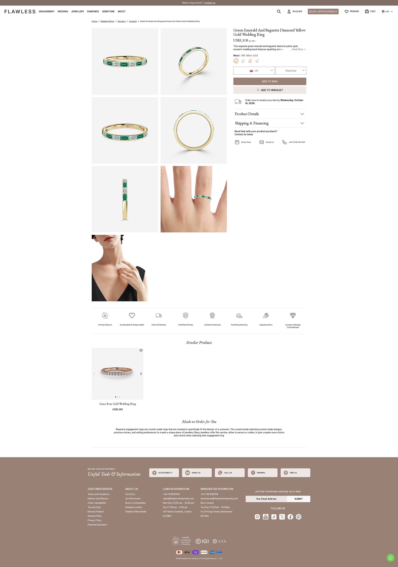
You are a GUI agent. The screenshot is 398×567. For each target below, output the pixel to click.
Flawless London (133, 507)
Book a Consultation (135, 503)
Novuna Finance (96, 512)
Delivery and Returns (98, 498)
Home (94, 21)
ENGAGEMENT (47, 11)
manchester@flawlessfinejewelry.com (219, 498)
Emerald (133, 21)
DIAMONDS (93, 11)
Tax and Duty (94, 507)
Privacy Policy (95, 520)
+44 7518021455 (171, 494)
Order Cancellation (97, 503)
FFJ (221, 558)
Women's (122, 21)
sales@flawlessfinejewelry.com (178, 498)
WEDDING (63, 11)
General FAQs (95, 516)
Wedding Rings (107, 21)
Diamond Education (97, 525)
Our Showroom (132, 498)
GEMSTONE (108, 11)
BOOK (323, 11)
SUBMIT (298, 499)
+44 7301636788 (209, 494)
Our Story (130, 494)
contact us (209, 3)
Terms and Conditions (98, 494)
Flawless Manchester (135, 512)
